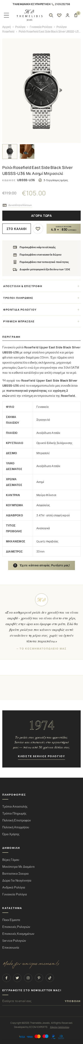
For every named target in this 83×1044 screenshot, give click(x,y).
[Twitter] (17, 978)
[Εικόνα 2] (27, 151)
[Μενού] (6, 15)
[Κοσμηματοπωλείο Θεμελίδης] (29, 15)
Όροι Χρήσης (10, 834)
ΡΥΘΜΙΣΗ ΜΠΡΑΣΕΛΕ (18, 321)
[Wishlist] (59, 15)
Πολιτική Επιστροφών (16, 820)
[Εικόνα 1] (9, 151)
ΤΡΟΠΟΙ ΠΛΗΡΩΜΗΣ (18, 298)
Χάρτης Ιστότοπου (59, 1027)
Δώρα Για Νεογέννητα (16, 880)
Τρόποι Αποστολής (14, 807)
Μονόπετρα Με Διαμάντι (18, 867)
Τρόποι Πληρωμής (14, 813)
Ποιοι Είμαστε (11, 920)
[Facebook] (6, 978)
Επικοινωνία (10, 948)
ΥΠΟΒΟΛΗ (73, 1001)
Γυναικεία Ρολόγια (41, 27)
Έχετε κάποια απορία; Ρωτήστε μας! (42, 565)
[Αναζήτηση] (50, 15)
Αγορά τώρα (41, 216)
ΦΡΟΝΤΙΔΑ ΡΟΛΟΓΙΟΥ (20, 309)
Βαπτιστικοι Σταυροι (15, 874)
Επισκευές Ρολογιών (16, 927)
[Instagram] (28, 978)
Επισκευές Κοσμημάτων (18, 934)
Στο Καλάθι (17, 229)
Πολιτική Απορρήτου (15, 827)
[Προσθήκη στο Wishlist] (38, 229)
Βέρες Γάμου (10, 860)
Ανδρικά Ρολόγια (13, 887)
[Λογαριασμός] (67, 15)
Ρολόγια (20, 27)
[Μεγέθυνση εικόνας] (41, 90)
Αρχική (6, 27)
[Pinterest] (39, 978)
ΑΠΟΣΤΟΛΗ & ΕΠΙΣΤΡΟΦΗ (22, 286)
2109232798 (62, 4)
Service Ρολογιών (14, 941)
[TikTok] (50, 978)
